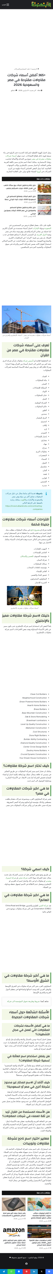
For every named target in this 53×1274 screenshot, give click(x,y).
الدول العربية (42, 234)
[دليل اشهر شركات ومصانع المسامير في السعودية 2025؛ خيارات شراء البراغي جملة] (44, 199)
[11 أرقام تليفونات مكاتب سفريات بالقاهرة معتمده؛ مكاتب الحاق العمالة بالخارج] (39, 1204)
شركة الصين (43, 905)
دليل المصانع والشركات (22, 69)
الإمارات (36, 228)
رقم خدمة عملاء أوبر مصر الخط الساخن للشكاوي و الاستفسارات (14, 1214)
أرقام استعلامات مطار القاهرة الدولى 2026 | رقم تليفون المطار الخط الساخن (40, 1243)
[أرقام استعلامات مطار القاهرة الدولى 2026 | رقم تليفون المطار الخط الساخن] (39, 1231)
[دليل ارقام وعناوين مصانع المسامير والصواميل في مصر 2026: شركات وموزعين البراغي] (44, 210)
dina (38, 90)
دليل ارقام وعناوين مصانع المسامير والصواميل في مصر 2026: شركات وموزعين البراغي (20, 210)
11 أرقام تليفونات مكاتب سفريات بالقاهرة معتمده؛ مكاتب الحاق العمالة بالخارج (41, 1216)
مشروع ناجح (35, 530)
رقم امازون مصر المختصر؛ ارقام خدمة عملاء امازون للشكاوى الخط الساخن (14, 1243)
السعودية (47, 228)
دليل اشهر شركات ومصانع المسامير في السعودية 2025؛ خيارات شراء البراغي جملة (20, 198)
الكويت (23, 500)
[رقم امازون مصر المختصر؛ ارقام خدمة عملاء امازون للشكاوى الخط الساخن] (14, 1231)
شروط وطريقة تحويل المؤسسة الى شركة (23, 1001)
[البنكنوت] (41, 4)
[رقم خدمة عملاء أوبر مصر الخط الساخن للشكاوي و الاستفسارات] (14, 1204)
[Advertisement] (26, 37)
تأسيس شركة (28, 361)
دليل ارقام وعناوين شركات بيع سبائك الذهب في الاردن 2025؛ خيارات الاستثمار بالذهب (20, 187)
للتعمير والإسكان (26, 556)
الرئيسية (34, 69)
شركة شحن (23, 878)
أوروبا (39, 171)
